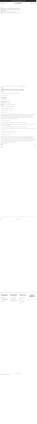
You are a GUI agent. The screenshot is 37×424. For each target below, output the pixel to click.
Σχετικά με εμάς (3, 297)
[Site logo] (3, 3)
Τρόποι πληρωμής (13, 299)
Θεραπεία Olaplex (6, 104)
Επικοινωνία (3, 300)
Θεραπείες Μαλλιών (12, 104)
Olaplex (18, 86)
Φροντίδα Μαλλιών (9, 86)
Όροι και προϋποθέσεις (4, 299)
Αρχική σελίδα (3, 86)
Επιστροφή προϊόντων (13, 300)
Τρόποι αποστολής (13, 297)
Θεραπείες (14, 86)
